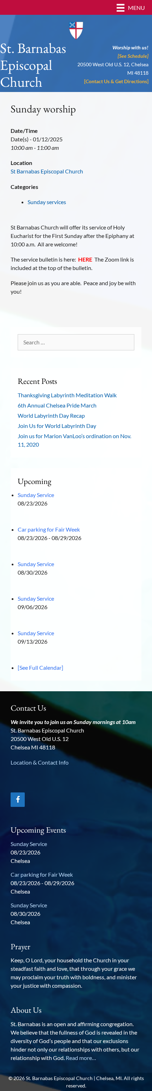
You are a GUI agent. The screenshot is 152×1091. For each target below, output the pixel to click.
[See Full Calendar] (40, 667)
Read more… (81, 1057)
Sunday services (47, 201)
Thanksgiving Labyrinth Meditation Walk (67, 395)
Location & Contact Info (40, 762)
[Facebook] (18, 799)
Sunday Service (36, 494)
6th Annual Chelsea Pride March (57, 405)
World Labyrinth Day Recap (51, 415)
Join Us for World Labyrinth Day (57, 425)
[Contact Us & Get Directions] (116, 81)
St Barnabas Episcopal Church (47, 171)
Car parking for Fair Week (49, 529)
